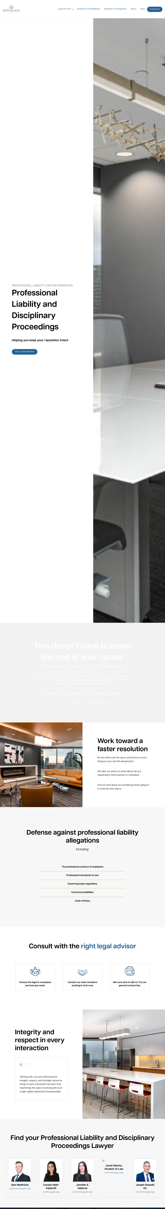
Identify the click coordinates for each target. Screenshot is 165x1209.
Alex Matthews (20, 1185)
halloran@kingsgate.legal (82, 1192)
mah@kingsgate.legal (51, 1192)
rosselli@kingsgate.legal (145, 1192)
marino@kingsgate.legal (113, 1173)
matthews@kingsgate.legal (19, 1189)
